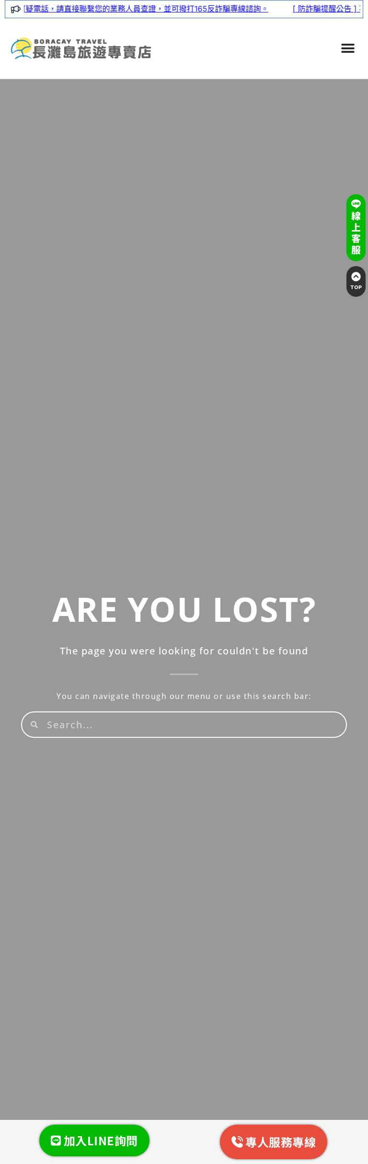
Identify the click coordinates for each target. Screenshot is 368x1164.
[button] (347, 48)
